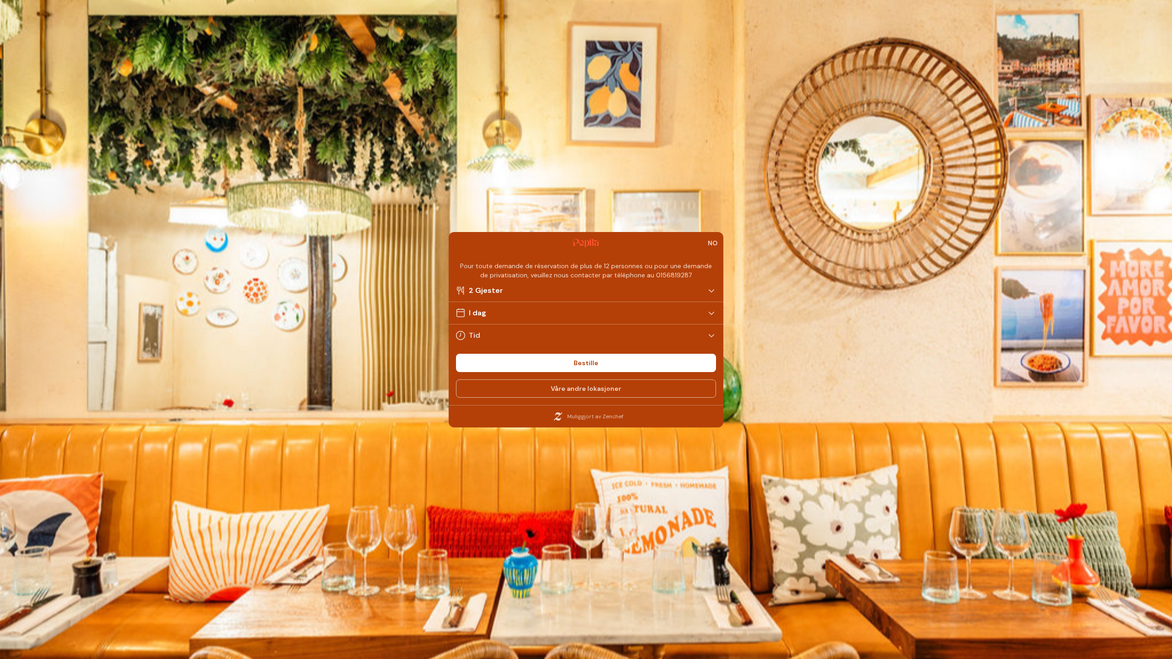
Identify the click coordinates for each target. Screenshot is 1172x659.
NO (712, 243)
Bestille (586, 363)
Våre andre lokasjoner (586, 388)
